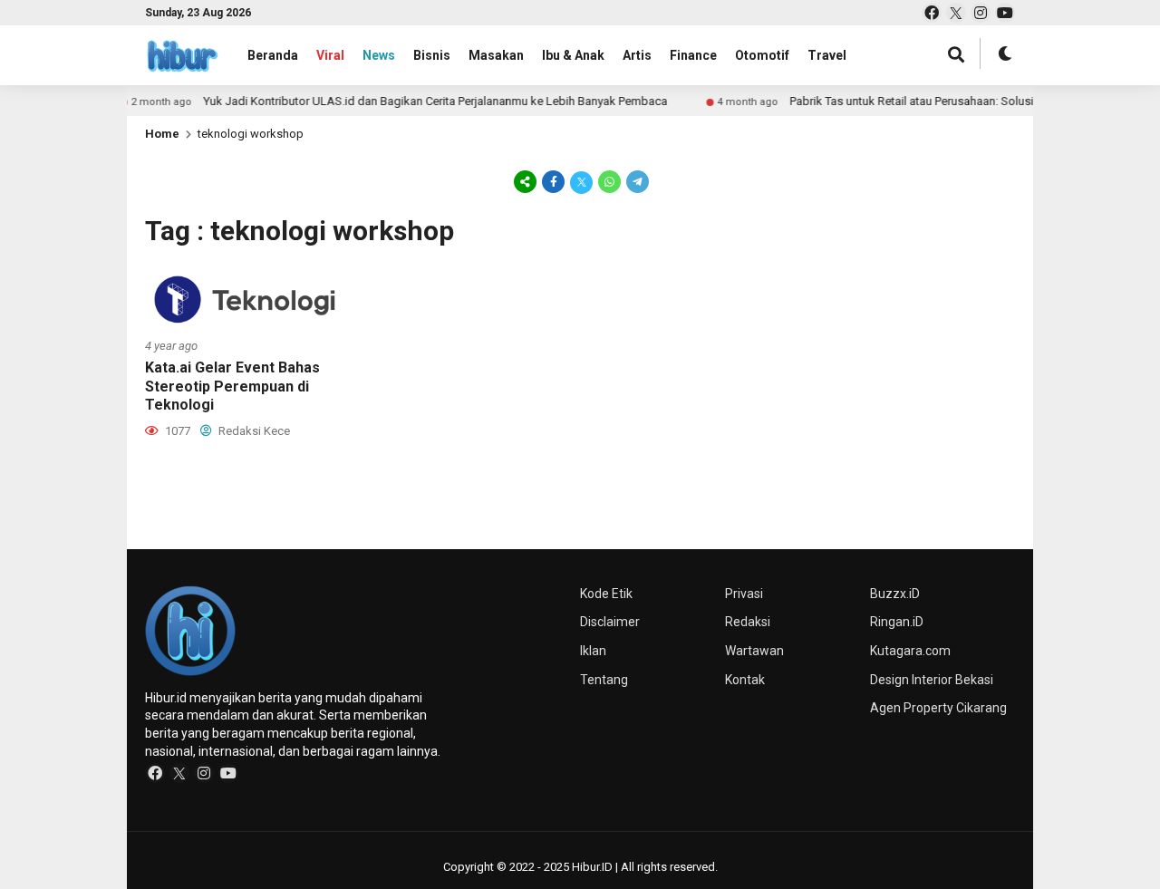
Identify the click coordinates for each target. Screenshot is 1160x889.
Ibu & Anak (573, 55)
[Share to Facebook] (553, 181)
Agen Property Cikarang (938, 708)
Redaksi (747, 621)
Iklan (593, 650)
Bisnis (431, 55)
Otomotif (762, 55)
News (378, 55)
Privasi (744, 593)
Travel (826, 55)
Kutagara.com (910, 650)
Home (162, 133)
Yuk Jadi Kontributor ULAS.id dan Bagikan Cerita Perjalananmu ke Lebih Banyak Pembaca (488, 101)
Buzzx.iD (895, 593)
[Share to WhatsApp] (609, 181)
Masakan (496, 55)
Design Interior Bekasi (931, 679)
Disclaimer (610, 621)
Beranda (272, 55)
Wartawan (754, 650)
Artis (637, 55)
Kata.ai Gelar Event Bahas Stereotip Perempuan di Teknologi (232, 386)
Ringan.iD (896, 621)
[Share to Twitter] (581, 181)
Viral (330, 55)
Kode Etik (606, 593)
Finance (693, 55)
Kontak (745, 679)
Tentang (604, 679)
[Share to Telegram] (636, 181)
